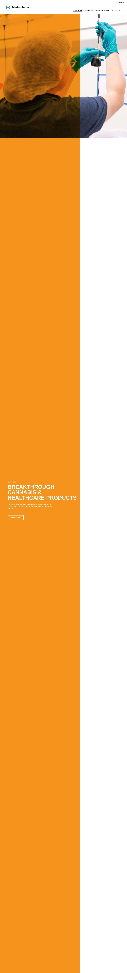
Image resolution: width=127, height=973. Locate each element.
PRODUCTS (118, 10)
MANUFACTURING (103, 10)
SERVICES (89, 10)
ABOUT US (77, 10)
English (121, 2)
